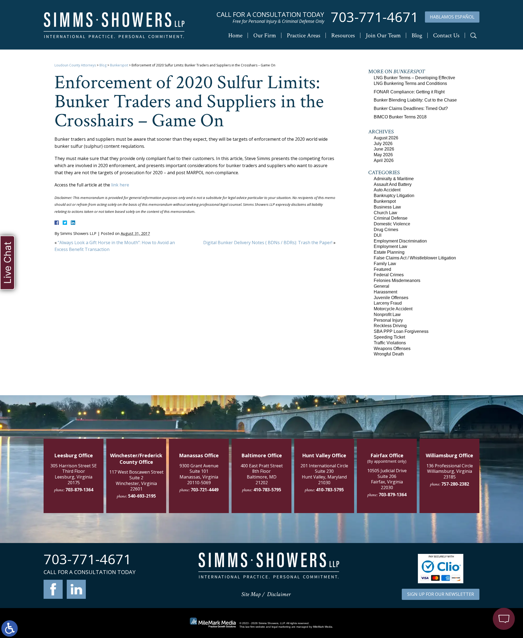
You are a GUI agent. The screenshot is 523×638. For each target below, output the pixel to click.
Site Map (250, 594)
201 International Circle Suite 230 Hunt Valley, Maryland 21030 (324, 474)
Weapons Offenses (392, 348)
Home (235, 35)
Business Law (387, 207)
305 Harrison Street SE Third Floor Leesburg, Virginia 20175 (73, 474)
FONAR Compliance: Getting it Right (409, 92)
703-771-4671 (374, 17)
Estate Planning (389, 252)
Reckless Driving (390, 325)
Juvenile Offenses (391, 297)
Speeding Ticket (389, 337)
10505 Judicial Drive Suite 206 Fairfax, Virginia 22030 (387, 479)
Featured (382, 269)
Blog (417, 35)
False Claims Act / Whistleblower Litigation (415, 258)
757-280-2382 (455, 484)
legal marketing (281, 626)
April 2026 (384, 160)
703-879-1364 (79, 490)
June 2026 (384, 149)
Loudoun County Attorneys (75, 65)
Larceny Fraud (388, 303)
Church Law (385, 212)
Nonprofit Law (387, 314)
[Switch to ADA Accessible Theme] (9, 628)
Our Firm (264, 35)
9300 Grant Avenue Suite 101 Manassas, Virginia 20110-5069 (199, 474)
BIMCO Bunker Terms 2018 (400, 117)
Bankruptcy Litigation (394, 195)
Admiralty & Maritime (394, 178)
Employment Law (390, 246)
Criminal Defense (391, 218)
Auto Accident (387, 190)
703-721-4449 (204, 490)
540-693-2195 (142, 496)
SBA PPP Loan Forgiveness (401, 331)
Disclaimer (279, 594)
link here (120, 185)
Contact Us (446, 35)
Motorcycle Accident (393, 308)
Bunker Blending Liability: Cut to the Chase (415, 100)
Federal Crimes (389, 274)
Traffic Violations (390, 343)
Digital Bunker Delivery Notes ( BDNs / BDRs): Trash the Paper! (267, 243)
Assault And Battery (393, 184)
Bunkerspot (119, 65)
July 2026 (383, 143)
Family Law (385, 263)
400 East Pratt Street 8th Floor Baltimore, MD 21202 (262, 474)
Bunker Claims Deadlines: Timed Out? (411, 108)
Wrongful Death (389, 354)
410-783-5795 (267, 490)
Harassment (385, 292)
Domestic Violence (392, 224)
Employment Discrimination (400, 241)
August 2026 (386, 138)
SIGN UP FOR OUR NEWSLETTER (440, 594)
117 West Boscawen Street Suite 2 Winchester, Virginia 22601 (136, 480)
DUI (377, 235)
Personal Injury (388, 320)
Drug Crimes (386, 229)
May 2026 (383, 154)
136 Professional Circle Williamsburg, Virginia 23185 (449, 471)
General (381, 286)
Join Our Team (383, 35)
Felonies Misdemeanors (397, 280)
